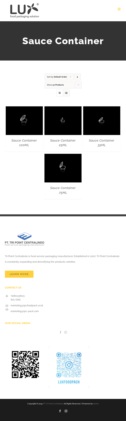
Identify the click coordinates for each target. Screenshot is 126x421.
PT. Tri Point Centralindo (53, 404)
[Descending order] (77, 77)
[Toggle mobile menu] (119, 9)
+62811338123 (17, 296)
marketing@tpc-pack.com (24, 311)
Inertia (96, 404)
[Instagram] (65, 332)
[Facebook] (60, 332)
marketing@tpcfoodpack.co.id (26, 305)
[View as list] (66, 93)
